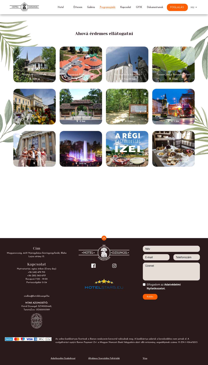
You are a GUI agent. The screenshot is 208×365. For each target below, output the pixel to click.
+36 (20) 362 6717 (36, 275)
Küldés (150, 297)
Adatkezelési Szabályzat (63, 358)
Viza (145, 358)
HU (193, 7)
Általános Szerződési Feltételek (104, 358)
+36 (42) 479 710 (36, 272)
